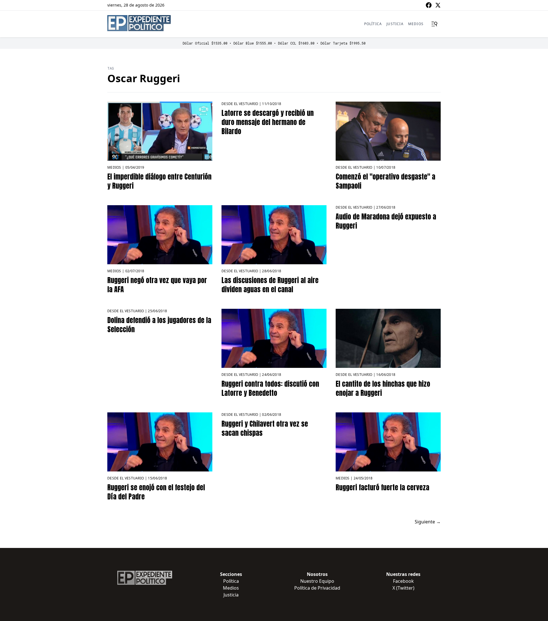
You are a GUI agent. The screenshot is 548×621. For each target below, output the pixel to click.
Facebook (403, 581)
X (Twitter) (403, 588)
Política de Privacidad (317, 588)
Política (373, 23)
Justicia (395, 23)
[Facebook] (429, 5)
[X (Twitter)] (438, 5)
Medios (416, 23)
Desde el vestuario (239, 103)
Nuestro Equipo (317, 581)
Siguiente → (428, 522)
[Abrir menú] (434, 24)
